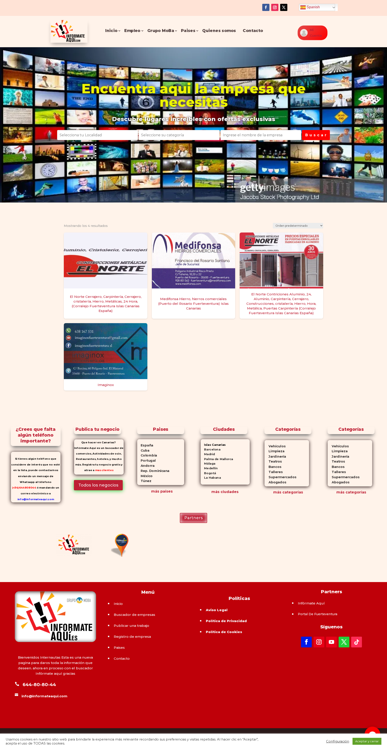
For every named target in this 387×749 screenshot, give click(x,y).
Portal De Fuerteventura (317, 614)
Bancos (272, 467)
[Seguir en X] (283, 7)
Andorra (146, 465)
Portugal (146, 461)
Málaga (208, 463)
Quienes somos (219, 30)
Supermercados (280, 477)
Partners (193, 517)
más (277, 492)
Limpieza (274, 451)
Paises (188, 30)
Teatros (273, 461)
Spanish (313, 7)
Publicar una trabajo (131, 625)
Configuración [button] (337, 741)
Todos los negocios (98, 485)
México (145, 476)
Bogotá (208, 473)
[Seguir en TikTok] (356, 642)
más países (162, 491)
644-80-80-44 (39, 684)
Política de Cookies (224, 632)
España (145, 445)
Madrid (208, 454)
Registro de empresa (132, 636)
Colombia (147, 455)
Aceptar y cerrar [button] (367, 741)
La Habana (211, 478)
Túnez (144, 481)
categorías (292, 492)
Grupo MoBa (160, 30)
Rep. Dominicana (153, 471)
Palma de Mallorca (217, 459)
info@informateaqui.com (35, 499)
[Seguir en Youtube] (331, 642)
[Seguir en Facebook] (265, 7)
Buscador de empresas (134, 614)
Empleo (132, 30)
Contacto (253, 30)
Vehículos (275, 446)
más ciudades (225, 492)
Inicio (111, 30)
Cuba (143, 450)
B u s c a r (316, 135)
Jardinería (275, 456)
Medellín (209, 468)
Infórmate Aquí (311, 603)
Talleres (273, 472)
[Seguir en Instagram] (274, 7)
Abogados (275, 482)
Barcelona (210, 449)
